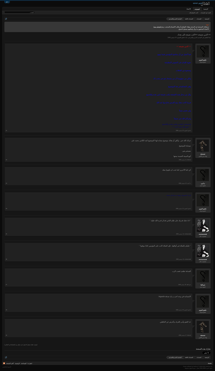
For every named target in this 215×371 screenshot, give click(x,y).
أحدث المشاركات (193, 12)
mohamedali (203, 234)
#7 (6, 284)
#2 (6, 159)
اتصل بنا (30, 363)
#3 (6, 183)
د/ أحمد (203, 183)
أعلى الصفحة (10, 363)
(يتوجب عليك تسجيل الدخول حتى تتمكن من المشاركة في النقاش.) (20, 344)
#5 (6, 234)
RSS (4, 363)
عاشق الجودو (181, 37)
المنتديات (197, 9)
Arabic (210, 363)
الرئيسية (205, 9)
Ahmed (202, 154)
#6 (6, 259)
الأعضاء (189, 9)
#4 (6, 208)
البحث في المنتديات (206, 12)
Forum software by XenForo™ (198, 366)
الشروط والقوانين (6, 367)
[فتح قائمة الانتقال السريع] (6, 19)
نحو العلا (203, 285)
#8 (6, 310)
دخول (7, 1)
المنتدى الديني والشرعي (195, 37)
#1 (6, 130)
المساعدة (23, 363)
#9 (6, 335)
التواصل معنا (157, 27)
